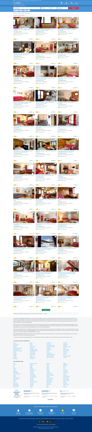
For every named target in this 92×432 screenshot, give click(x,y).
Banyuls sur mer (66, 377)
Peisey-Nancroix (33, 354)
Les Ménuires (49, 342)
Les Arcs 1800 (15, 344)
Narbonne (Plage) (49, 381)
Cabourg (48, 376)
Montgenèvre (65, 344)
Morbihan (64, 366)
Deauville (31, 379)
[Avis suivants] (78, 393)
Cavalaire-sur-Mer (50, 373)
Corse (14, 364)
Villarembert (15, 358)
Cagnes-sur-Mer (16, 385)
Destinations (16, 10)
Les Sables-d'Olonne (16, 373)
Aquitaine (48, 363)
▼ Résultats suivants (46, 309)
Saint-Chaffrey (49, 349)
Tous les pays (58, 418)
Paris (64, 368)
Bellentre (14, 355)
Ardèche (48, 368)
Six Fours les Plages (33, 381)
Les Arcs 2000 (49, 353)
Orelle (64, 354)
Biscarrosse (65, 375)
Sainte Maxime (15, 372)
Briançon (64, 348)
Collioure (14, 380)
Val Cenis (14, 353)
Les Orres (31, 372)
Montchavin (48, 348)
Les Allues (15, 354)
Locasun (66, 418)
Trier (29, 10)
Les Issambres (32, 377)
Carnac (64, 373)
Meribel (31, 342)
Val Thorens (49, 344)
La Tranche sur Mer (66, 376)
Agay (14, 381)
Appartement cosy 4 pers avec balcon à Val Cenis (66, 53)
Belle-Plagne (15, 345)
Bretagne (64, 363)
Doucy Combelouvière (67, 355)
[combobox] (26, 8)
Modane (31, 355)
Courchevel (32, 348)
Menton (64, 381)
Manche (31, 367)
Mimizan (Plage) (49, 377)
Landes (48, 367)
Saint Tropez (49, 384)
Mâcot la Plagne (32, 346)
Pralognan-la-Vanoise (33, 349)
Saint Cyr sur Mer (66, 379)
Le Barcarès (65, 371)
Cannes (14, 375)
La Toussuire (65, 353)
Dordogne (31, 368)
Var (13, 366)
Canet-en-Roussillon (50, 379)
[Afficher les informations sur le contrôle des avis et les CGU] (20, 395)
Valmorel (31, 345)
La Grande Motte (32, 375)
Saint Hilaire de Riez (16, 377)
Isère (14, 367)
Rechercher (74, 8)
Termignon (65, 357)
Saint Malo (31, 384)
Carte (25, 10)
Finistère (14, 368)
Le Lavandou (49, 372)
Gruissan (14, 376)
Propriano (31, 385)
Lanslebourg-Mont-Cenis (51, 354)
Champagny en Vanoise (67, 346)
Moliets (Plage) (15, 384)
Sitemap (62, 418)
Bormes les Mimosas (50, 375)
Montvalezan (32, 358)
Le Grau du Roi (65, 372)
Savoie (48, 364)
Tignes (14, 342)
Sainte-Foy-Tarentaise (50, 357)
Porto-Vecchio (15, 379)
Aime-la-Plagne (65, 350)
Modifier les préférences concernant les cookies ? (46, 428)
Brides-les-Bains (66, 349)
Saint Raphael (49, 380)
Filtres (21, 10)
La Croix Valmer (66, 384)
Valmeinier (15, 357)
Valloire (31, 344)
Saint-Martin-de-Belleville (17, 348)
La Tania (48, 350)
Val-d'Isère (65, 342)
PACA (14, 363)
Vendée (48, 366)
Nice (47, 385)
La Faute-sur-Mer (66, 380)
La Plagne (65, 345)
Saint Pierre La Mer (33, 376)
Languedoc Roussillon (33, 363)
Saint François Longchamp (17, 350)
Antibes (64, 385)
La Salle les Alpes (16, 349)
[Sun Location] (17, 2)
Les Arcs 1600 (32, 353)
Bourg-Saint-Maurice (50, 355)
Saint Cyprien (32, 373)
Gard (64, 367)
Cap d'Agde (15, 371)
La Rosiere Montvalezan (51, 345)
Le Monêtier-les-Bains (33, 350)
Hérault (31, 366)
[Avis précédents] (22, 393)
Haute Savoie (65, 364)
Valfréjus (14, 346)
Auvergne (31, 364)
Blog (50, 418)
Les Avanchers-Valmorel (51, 346)
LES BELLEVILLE (33, 357)
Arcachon (48, 371)
